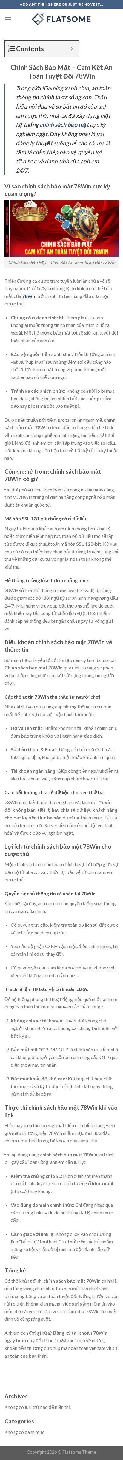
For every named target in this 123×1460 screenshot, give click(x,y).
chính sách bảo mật (64, 124)
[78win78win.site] (61, 19)
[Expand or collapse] (72, 49)
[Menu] (8, 19)
